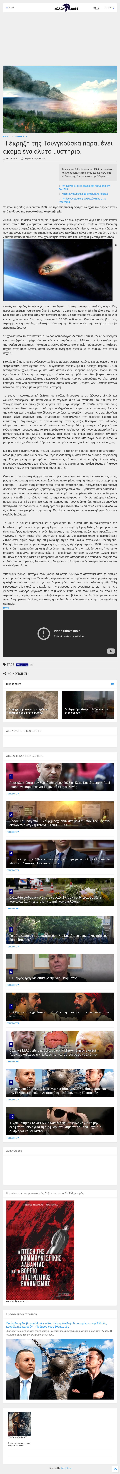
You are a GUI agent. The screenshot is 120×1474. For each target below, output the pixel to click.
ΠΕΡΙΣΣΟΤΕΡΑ (13, 794)
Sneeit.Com (66, 1468)
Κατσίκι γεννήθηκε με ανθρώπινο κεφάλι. (85, 193)
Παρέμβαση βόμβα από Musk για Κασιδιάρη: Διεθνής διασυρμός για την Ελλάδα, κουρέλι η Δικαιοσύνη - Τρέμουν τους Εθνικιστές (56, 1325)
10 (12, 1117)
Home (6, 136)
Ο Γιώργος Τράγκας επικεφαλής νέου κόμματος (43, 978)
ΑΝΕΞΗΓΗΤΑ (21, 136)
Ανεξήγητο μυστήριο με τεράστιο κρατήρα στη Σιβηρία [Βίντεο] (28, 711)
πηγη (6, 608)
